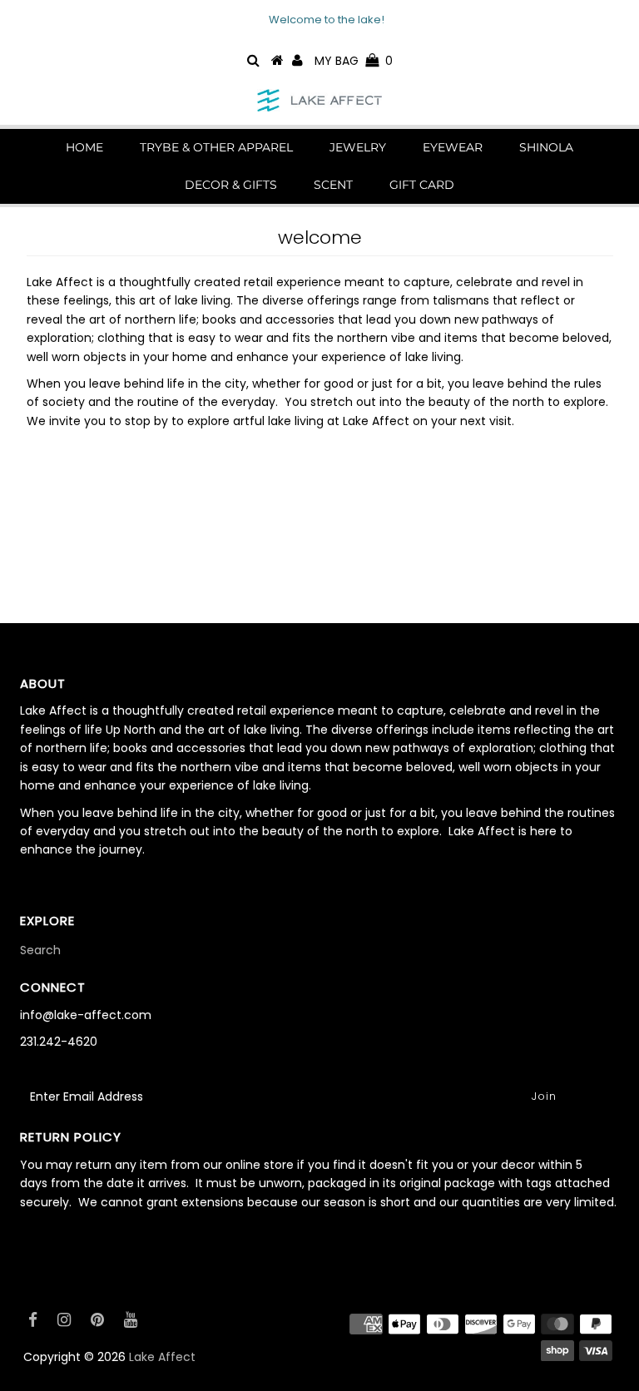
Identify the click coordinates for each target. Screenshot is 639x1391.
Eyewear (453, 147)
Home (84, 147)
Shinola (546, 147)
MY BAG (354, 60)
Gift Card (421, 184)
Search (40, 950)
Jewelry (357, 147)
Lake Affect (162, 1357)
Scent (333, 184)
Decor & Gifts (231, 184)
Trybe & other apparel (216, 147)
